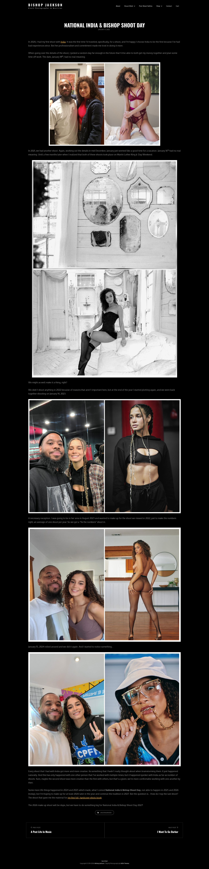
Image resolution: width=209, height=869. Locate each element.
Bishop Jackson (45, 4)
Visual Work (128, 6)
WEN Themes (125, 863)
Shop (158, 6)
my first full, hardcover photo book (85, 797)
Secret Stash (105, 861)
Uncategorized (106, 812)
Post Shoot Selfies (145, 6)
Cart (177, 6)
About (118, 6)
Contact (169, 6)
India (63, 41)
